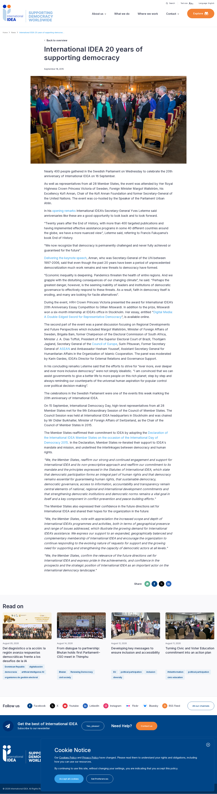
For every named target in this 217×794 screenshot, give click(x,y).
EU (114, 672)
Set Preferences (99, 778)
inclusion (150, 672)
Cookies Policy (68, 757)
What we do (122, 13)
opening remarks (64, 211)
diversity (117, 677)
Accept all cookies (69, 778)
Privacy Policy (90, 757)
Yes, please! (92, 726)
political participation (131, 672)
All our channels (200, 705)
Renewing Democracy (82, 672)
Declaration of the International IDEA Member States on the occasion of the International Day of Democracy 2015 (106, 437)
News (13, 32)
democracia (11, 672)
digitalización (36, 666)
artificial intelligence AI (33, 672)
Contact (171, 13)
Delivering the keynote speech (65, 258)
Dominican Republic (15, 666)
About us (97, 13)
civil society (65, 677)
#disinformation (175, 672)
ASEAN (65, 349)
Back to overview (57, 40)
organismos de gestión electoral (21, 677)
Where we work (148, 13)
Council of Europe (104, 344)
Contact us (146, 726)
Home (5, 32)
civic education (175, 677)
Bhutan (62, 672)
